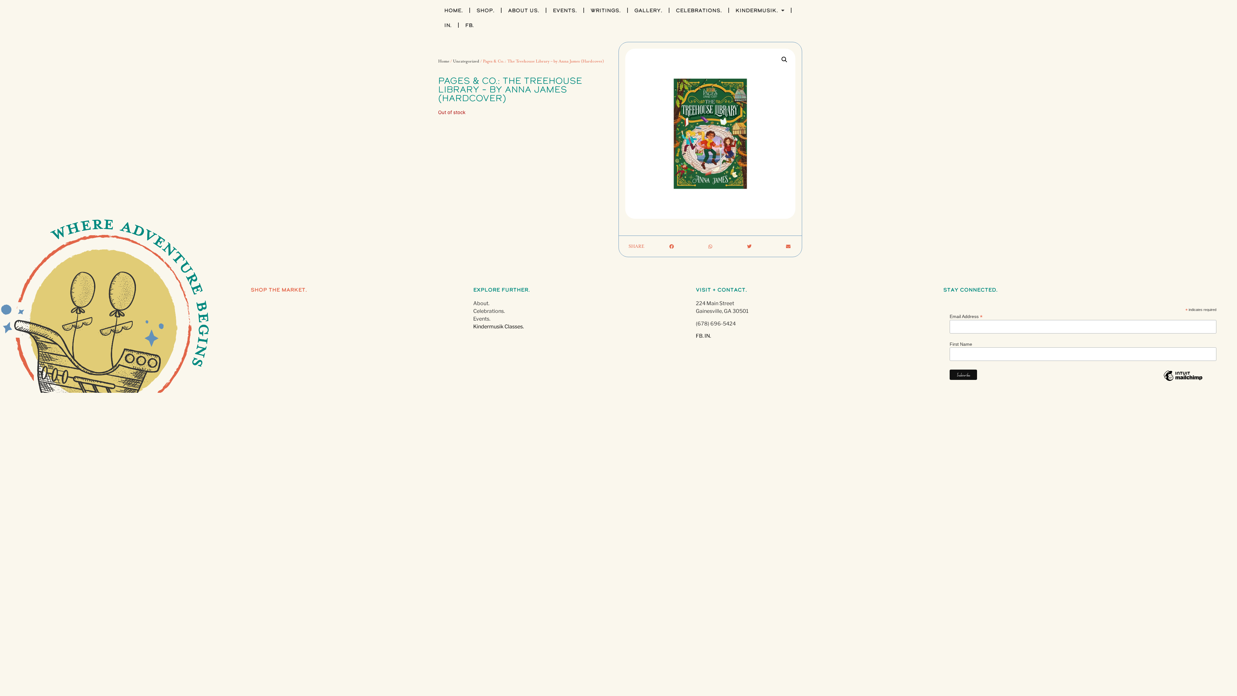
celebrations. (699, 10)
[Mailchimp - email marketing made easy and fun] (1183, 380)
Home (443, 61)
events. (565, 10)
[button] (784, 59)
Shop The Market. (279, 289)
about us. (523, 10)
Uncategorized (466, 61)
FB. (469, 25)
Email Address (966, 316)
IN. (448, 25)
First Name (961, 344)
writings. (605, 10)
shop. (485, 10)
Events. (481, 319)
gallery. (648, 10)
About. (481, 303)
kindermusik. (756, 10)
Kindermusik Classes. (498, 327)
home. (453, 10)
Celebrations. (489, 311)
